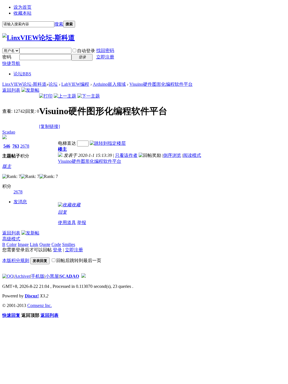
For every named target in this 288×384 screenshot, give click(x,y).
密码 (6, 57)
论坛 (22, 73)
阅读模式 (192, 155)
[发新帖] (30, 90)
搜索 (58, 24)
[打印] (46, 96)
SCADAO (69, 276)
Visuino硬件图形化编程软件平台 (161, 84)
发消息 (20, 201)
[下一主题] (88, 96)
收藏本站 (23, 13)
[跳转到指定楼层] (108, 143)
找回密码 (105, 50)
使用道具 (67, 222)
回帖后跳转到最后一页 (78, 260)
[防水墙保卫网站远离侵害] (83, 276)
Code (56, 244)
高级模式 (11, 238)
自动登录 (86, 50)
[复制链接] (49, 126)
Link (34, 244)
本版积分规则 (15, 260)
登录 (57, 249)
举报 (81, 222)
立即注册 (105, 57)
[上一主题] (65, 96)
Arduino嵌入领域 (109, 84)
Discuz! (32, 295)
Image (23, 244)
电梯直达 (67, 143)
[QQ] (8, 276)
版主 (6, 166)
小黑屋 (52, 276)
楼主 (62, 149)
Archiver (22, 276)
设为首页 (23, 7)
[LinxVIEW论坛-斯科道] (38, 37)
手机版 (37, 276)
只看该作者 (126, 155)
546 (6, 146)
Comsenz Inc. (39, 305)
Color (11, 244)
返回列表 (11, 90)
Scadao (8, 132)
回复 (62, 212)
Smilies (68, 244)
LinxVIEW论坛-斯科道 (24, 84)
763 (15, 146)
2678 (24, 146)
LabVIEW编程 (75, 84)
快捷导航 (11, 63)
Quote (44, 244)
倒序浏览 (172, 155)
